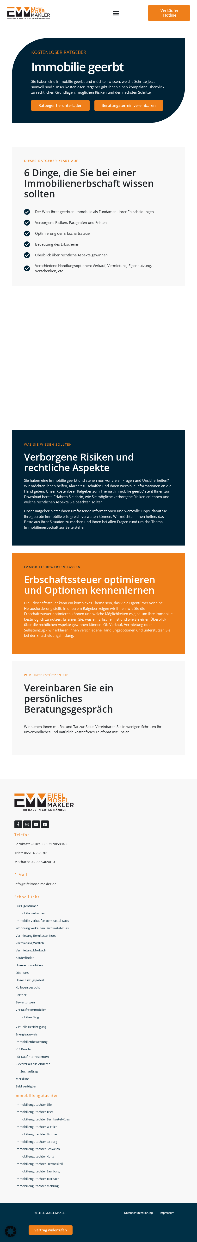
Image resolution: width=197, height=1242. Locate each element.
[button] (116, 13)
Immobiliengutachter (36, 1095)
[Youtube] (36, 824)
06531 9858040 (55, 844)
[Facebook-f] (18, 824)
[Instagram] (27, 824)
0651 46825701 (36, 853)
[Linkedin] (45, 824)
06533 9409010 (43, 861)
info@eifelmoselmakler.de (35, 884)
